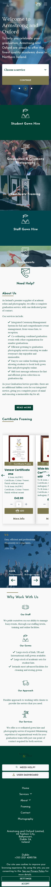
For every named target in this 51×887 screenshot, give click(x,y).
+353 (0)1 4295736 (25, 857)
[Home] (9, 4)
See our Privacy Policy (33, 871)
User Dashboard (27, 775)
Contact (25, 812)
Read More (24, 408)
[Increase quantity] (26, 504)
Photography (25, 819)
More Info (19, 519)
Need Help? (27, 767)
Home (25, 788)
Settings (25, 879)
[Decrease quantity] (11, 504)
